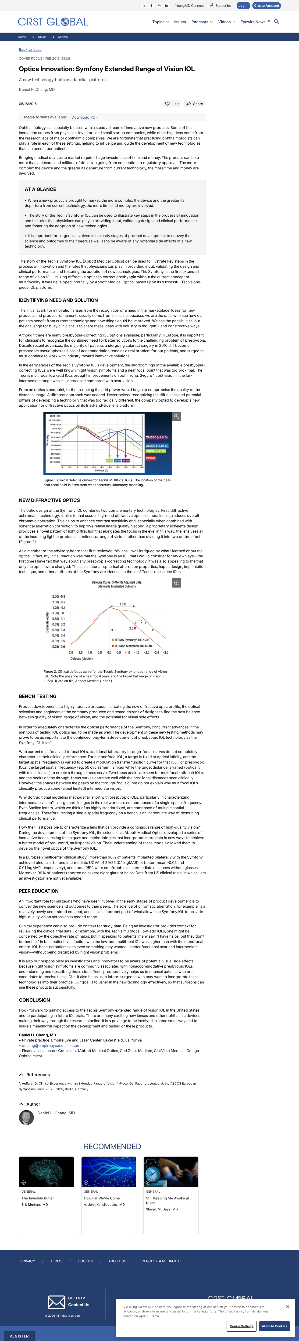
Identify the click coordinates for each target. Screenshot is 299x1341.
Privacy (27, 1261)
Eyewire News (253, 21)
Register (19, 1336)
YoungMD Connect (189, 5)
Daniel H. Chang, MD (56, 1113)
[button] (34, 1075)
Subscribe (223, 5)
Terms (56, 1261)
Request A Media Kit (161, 1261)
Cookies (85, 1261)
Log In (243, 5)
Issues (180, 21)
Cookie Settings (241, 1326)
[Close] (288, 1306)
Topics (158, 21)
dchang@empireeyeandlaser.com (51, 1045)
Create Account (266, 5)
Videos (224, 21)
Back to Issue (30, 49)
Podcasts (200, 21)
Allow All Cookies (274, 1326)
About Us (117, 1261)
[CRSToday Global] (53, 22)
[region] (205, 1318)
